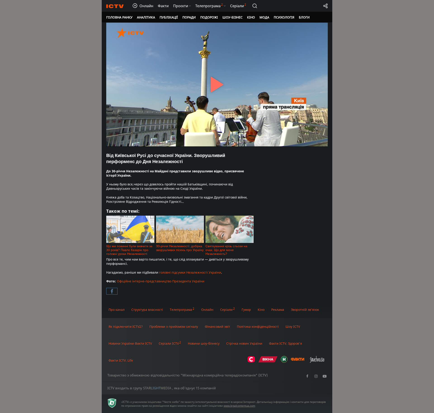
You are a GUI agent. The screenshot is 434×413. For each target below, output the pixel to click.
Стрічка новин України (244, 343)
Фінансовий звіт (217, 326)
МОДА (264, 17)
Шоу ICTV (292, 326)
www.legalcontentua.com (239, 406)
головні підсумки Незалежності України (190, 272)
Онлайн (207, 309)
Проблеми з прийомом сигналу (173, 326)
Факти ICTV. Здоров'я (285, 343)
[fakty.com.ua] (297, 361)
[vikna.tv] (268, 361)
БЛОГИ (304, 17)
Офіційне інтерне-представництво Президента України (160, 281)
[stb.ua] (251, 361)
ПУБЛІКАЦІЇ (169, 17)
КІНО (251, 17)
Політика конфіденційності (258, 326)
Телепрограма (181, 309)
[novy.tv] (284, 361)
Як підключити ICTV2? (125, 326)
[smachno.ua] (317, 361)
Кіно (261, 309)
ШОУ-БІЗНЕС (232, 17)
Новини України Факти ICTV (130, 343)
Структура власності (147, 309)
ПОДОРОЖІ (209, 17)
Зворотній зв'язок (305, 309)
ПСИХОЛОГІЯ (284, 17)
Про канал (116, 309)
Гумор (246, 309)
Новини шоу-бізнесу (203, 343)
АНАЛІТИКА (146, 17)
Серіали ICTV (169, 343)
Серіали (226, 309)
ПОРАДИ (189, 17)
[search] (254, 6)
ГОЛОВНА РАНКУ (119, 17)
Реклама (277, 309)
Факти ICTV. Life (120, 360)
